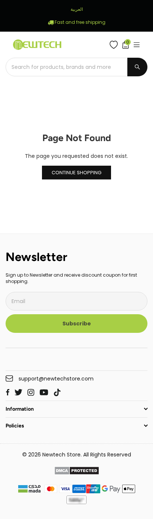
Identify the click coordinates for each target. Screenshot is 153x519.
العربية (77, 9)
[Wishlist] (115, 44)
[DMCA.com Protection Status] (76, 471)
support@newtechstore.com (56, 378)
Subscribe (76, 323)
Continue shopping (76, 172)
